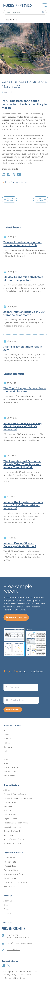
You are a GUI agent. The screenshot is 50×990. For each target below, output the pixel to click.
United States (9, 772)
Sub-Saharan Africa (12, 843)
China (6, 735)
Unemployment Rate (13, 874)
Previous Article (11, 199)
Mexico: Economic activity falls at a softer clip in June (23, 279)
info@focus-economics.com (20, 943)
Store (5, 905)
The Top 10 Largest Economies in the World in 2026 (24, 390)
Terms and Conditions (15, 978)
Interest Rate (9, 866)
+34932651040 (13, 950)
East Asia (7, 806)
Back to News (11, 20)
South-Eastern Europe (13, 839)
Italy (5, 755)
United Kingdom (11, 767)
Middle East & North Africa (15, 823)
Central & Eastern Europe (15, 794)
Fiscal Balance (10, 878)
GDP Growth (9, 858)
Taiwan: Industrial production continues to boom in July (22, 244)
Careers (7, 913)
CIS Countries (9, 802)
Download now (14, 617)
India (5, 751)
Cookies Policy (24, 975)
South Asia (8, 835)
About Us (7, 901)
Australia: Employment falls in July (22, 348)
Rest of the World (11, 831)
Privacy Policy (9, 975)
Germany (7, 747)
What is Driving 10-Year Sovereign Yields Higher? (19, 545)
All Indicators (9, 886)
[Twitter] (8, 965)
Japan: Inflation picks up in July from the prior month (24, 313)
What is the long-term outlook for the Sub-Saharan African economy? (23, 505)
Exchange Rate (10, 870)
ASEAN (6, 790)
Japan (6, 759)
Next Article (40, 199)
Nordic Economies (12, 827)
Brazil (5, 730)
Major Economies (11, 819)
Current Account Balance (15, 882)
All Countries (9, 776)
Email (6, 694)
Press (5, 909)
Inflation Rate (9, 862)
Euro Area (8, 739)
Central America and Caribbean (18, 798)
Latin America (9, 815)
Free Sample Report (16, 182)
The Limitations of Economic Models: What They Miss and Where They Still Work (22, 464)
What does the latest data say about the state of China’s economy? (22, 426)
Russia (6, 763)
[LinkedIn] (3, 965)
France (6, 743)
